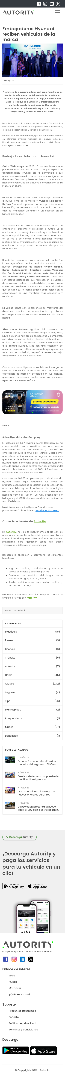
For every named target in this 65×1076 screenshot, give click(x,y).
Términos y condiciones (23, 1029)
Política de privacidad (22, 1023)
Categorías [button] (13, 623)
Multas (13, 982)
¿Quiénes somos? (19, 994)
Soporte (14, 1017)
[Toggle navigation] (57, 12)
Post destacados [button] (16, 749)
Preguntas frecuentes (22, 1011)
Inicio (12, 975)
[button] (29, 412)
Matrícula (15, 988)
